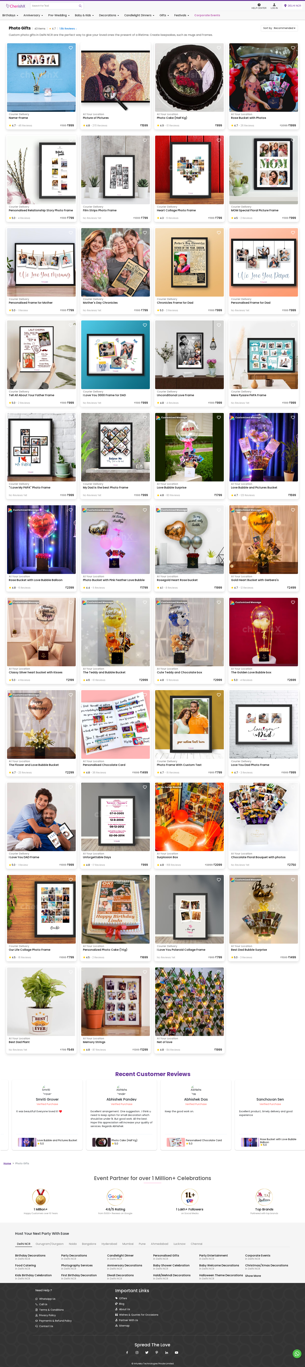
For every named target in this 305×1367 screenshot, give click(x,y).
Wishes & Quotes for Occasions (138, 1315)
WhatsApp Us (47, 1299)
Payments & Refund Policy (55, 1321)
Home (7, 1163)
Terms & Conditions (51, 1310)
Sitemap (124, 1325)
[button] (53, 5)
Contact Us (46, 1326)
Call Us (43, 1304)
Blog (121, 1304)
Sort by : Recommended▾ (279, 28)
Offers (123, 1298)
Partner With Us (128, 1320)
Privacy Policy (47, 1315)
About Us (124, 1309)
